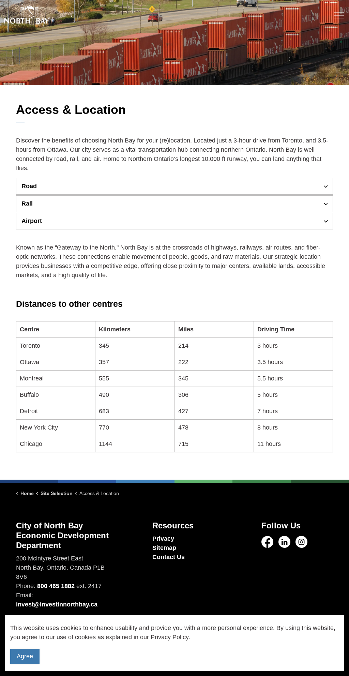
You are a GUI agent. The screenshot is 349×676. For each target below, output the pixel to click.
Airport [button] (31, 220)
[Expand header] (339, 15)
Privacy (163, 538)
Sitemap (164, 547)
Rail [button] (27, 203)
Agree (25, 656)
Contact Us (168, 557)
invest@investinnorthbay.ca (56, 604)
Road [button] (29, 186)
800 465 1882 (56, 586)
